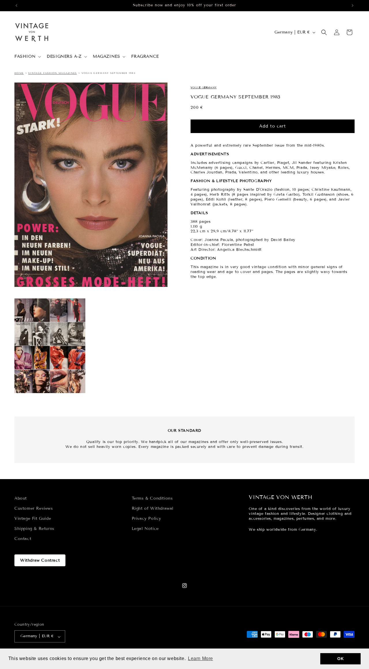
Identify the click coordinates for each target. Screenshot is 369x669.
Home (19, 73)
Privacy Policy (146, 518)
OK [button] (340, 658)
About (20, 498)
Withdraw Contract (40, 560)
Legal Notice (145, 528)
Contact (22, 539)
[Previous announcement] (16, 5)
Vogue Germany (204, 87)
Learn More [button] (200, 658)
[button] (27, 57)
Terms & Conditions (152, 498)
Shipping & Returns (34, 528)
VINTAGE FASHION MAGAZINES (52, 73)
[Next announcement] (352, 5)
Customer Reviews (33, 508)
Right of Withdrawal (153, 508)
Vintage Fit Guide (32, 518)
